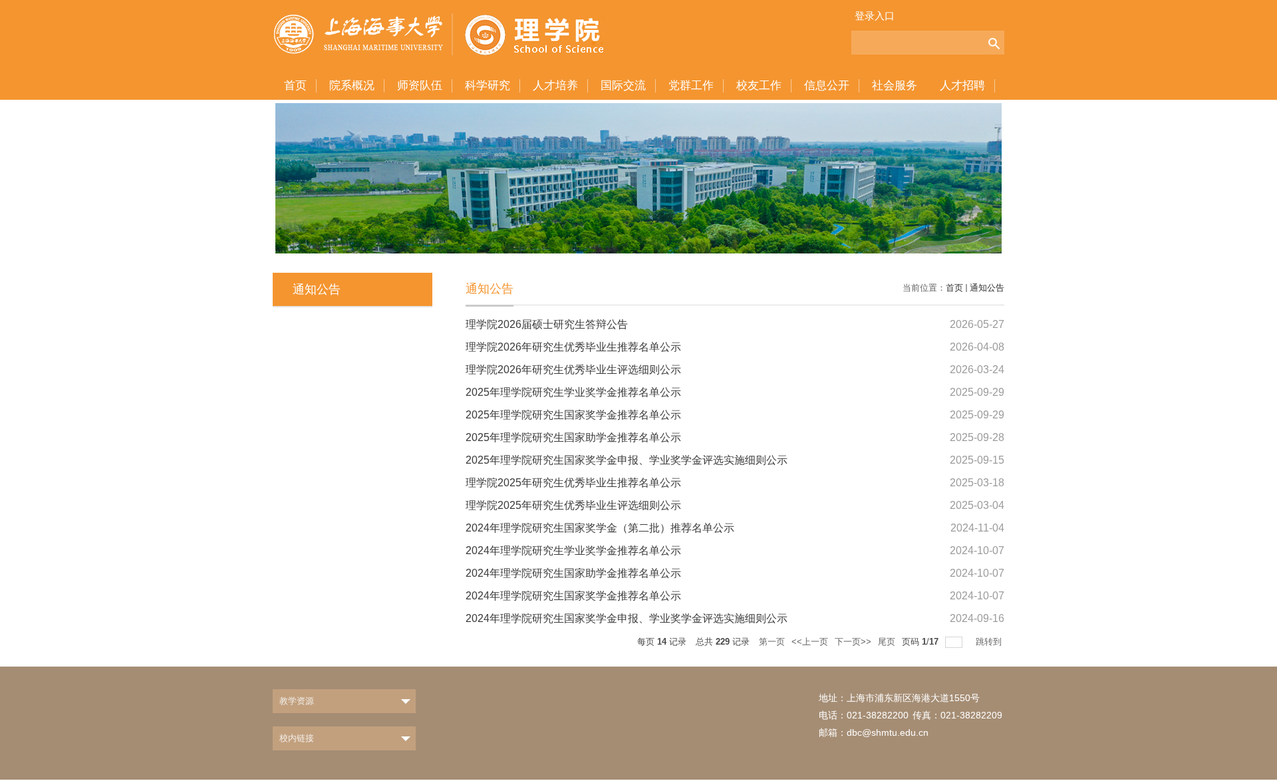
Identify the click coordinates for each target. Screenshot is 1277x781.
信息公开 (826, 85)
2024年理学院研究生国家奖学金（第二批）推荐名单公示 (600, 528)
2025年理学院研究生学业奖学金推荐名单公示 (573, 392)
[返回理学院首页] (449, 28)
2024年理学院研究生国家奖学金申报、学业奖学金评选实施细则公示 (626, 618)
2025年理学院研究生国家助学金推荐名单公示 (573, 437)
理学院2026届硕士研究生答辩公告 (547, 324)
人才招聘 (962, 85)
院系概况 (351, 85)
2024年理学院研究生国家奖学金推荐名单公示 (573, 595)
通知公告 (987, 288)
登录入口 (875, 15)
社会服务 (894, 85)
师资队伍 (419, 85)
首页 (295, 85)
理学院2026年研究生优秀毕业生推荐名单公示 (573, 347)
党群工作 (691, 85)
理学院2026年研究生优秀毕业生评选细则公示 (573, 369)
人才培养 (555, 85)
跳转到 (990, 642)
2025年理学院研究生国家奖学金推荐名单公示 (573, 414)
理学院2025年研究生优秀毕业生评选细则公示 (573, 505)
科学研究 (487, 85)
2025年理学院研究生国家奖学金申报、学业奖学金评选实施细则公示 (626, 460)
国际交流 (623, 85)
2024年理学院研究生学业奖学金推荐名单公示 (573, 550)
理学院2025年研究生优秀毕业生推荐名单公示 (573, 482)
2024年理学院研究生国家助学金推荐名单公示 (573, 573)
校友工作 (758, 85)
